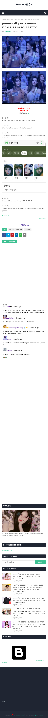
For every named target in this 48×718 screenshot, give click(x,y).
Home (4, 19)
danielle (11, 229)
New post (5, 216)
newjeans (10, 19)
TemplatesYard (20, 715)
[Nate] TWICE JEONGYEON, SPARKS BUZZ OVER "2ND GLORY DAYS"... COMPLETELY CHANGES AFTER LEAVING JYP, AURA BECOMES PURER (28, 588)
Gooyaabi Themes (38, 715)
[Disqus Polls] (24, 273)
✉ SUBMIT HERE (7, 550)
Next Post (42, 218)
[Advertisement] (16, 435)
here (28, 113)
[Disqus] (24, 330)
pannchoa (7, 32)
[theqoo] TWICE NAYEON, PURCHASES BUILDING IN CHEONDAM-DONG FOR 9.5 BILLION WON (27, 576)
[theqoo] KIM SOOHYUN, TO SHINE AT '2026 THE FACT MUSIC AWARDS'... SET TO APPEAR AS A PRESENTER (29, 600)
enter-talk (19, 229)
